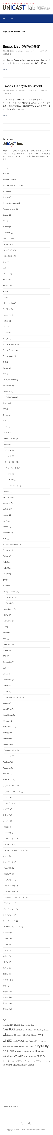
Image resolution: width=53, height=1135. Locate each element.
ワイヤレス (7, 950)
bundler (28, 1025)
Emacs (5, 297)
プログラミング (9, 909)
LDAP (5, 427)
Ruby (5, 586)
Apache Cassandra (10, 203)
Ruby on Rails (9, 591)
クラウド (6, 815)
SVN (4, 668)
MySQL (6, 509)
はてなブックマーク (11, 803)
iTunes (5, 368)
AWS (18, 1025)
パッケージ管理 (9, 891)
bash (5, 221)
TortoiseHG (7, 680)
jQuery (5, 415)
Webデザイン (8, 727)
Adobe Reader (8, 180)
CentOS (6, 244)
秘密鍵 (31, 1065)
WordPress (7, 780)
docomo (6, 286)
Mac (14, 1041)
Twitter (5, 686)
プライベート (8, 903)
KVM (6, 962)
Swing (5, 674)
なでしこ (6, 797)
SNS (4, 639)
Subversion (7, 662)
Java (5, 374)
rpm (4, 580)
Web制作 (6, 733)
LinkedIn (7, 644)
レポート (6, 939)
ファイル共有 (13, 486)
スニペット (7, 833)
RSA (31, 1046)
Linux (5, 433)
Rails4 (8, 603)
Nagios (5, 515)
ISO (4, 362)
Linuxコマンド (10, 439)
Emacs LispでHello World (22, 86)
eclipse (5, 291)
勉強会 (5, 968)
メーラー (6, 933)
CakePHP (6, 233)
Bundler (6, 227)
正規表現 (6, 997)
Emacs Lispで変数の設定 (21, 46)
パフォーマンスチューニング (14, 897)
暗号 (4, 986)
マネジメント (8, 915)
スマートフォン (9, 839)
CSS (4, 268)
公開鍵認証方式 (20, 1065)
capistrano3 (7, 238)
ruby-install (8, 609)
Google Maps (8, 356)
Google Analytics (9, 344)
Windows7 (7, 762)
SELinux (7, 450)
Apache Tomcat (9, 209)
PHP (4, 538)
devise (5, 280)
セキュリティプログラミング (14, 850)
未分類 (5, 992)
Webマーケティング (12, 927)
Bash (23, 1025)
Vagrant (6, 703)
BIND (11, 480)
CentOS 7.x (9, 256)
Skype (5, 633)
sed (21, 1052)
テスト (5, 856)
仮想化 (5, 956)
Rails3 (5, 568)
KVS (4, 421)
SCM (5, 627)
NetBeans (6, 521)
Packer (5, 527)
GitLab (5, 333)
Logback (6, 491)
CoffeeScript (11, 397)
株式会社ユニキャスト (27, 51)
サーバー (6, 821)
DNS (9, 474)
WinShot (6, 774)
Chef (4, 262)
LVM (6, 444)
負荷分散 (7, 827)
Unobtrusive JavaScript (12, 697)
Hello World (27, 1035)
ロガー (5, 944)
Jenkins (6, 403)
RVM (6, 615)
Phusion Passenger (10, 544)
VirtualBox (7, 709)
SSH (4, 656)
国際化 (5, 974)
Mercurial (6, 503)
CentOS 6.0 (9, 250)
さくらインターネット (11, 792)
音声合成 (6, 1009)
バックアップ (8, 880)
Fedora (5, 321)
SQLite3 (26, 1051)
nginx (27, 1041)
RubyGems (7, 621)
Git (4, 327)
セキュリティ (8, 844)
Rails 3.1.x (10, 597)
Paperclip (6, 533)
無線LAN (7, 874)
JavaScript (7, 386)
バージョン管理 (9, 886)
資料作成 (6, 1003)
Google (5, 338)
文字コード (7, 980)
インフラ (6, 809)
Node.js (7, 391)
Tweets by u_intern (10, 1106)
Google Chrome (9, 350)
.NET (5, 174)
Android (6, 191)
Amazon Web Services (12, 185)
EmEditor (6, 309)
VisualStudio (8, 715)
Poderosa (6, 550)
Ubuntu (5, 691)
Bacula (5, 215)
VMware (6, 721)
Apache (6, 197)
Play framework (10, 380)
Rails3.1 (26, 1046)
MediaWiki (7, 497)
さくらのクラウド (10, 786)
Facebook (6, 315)
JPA (4, 409)
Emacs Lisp (9, 303)
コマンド (7, 456)
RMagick (6, 574)
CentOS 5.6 (21, 1030)
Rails (5, 562)
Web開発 (6, 739)
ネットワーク (11, 468)
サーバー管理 (9, 462)
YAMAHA (8, 868)
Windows (6, 744)
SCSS (6, 274)
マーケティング (9, 921)
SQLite (5, 650)
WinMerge (7, 768)
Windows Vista (10, 750)
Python (5, 556)
